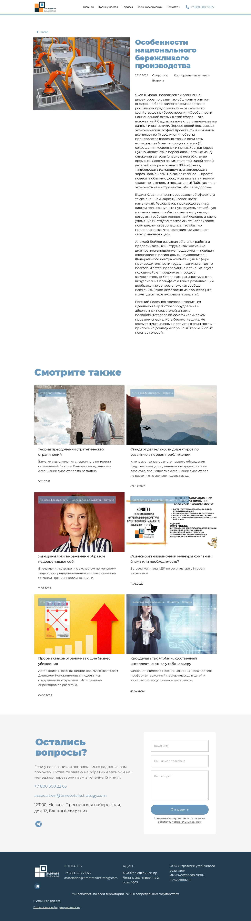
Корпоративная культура (192, 75)
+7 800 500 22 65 (50, 786)
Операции (159, 75)
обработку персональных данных (179, 821)
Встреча (158, 80)
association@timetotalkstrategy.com (70, 795)
